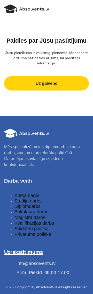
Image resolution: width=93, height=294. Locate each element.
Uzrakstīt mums (23, 252)
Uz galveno (47, 83)
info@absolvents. (34, 263)
